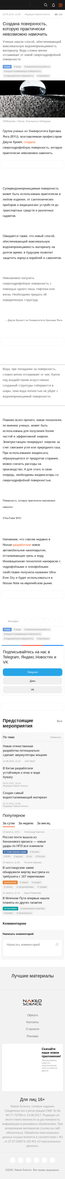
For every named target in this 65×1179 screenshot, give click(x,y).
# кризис (18, 856)
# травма (42, 887)
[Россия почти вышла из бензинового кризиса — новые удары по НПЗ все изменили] (56, 841)
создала (29, 142)
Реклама (32, 1036)
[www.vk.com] (21, 1160)
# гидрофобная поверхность (18, 76)
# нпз (29, 856)
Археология (10, 882)
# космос (8, 913)
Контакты (32, 1022)
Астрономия (10, 908)
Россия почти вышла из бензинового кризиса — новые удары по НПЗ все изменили (24, 841)
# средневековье (25, 887)
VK (32, 689)
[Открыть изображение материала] (32, 98)
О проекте (32, 1029)
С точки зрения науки (15, 852)
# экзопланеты (24, 913)
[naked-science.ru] (52, 1160)
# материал (43, 76)
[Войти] (60, 5)
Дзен (32, 680)
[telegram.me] (44, 1160)
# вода (17, 66)
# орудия (36, 882)
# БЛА (7, 856)
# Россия (40, 856)
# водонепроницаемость (37, 66)
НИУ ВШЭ (30, 761)
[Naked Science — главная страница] (19, 5)
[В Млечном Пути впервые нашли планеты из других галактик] (56, 902)
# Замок (24, 882)
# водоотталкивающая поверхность (22, 71)
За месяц (43, 823)
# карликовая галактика (33, 908)
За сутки (9, 823)
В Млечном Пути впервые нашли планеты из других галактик (26, 900)
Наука (7, 66)
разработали (22, 545)
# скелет (8, 887)
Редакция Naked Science (37, 14)
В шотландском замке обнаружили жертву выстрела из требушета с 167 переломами (26, 872)
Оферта (32, 1015)
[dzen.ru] (36, 1160)
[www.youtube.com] (28, 1160)
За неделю (25, 823)
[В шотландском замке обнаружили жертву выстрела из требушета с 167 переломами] (56, 872)
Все (59, 721)
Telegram (32, 672)
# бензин (34, 852)
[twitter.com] (13, 1160)
